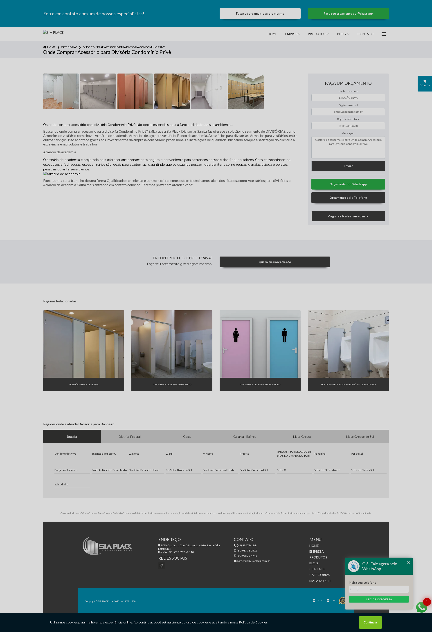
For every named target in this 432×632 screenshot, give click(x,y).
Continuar (370, 622)
